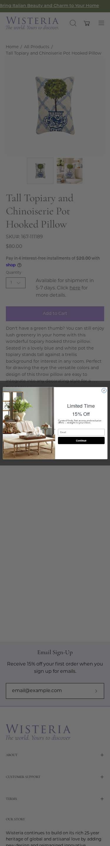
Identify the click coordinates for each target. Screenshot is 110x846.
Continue (81, 440)
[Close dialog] (103, 390)
